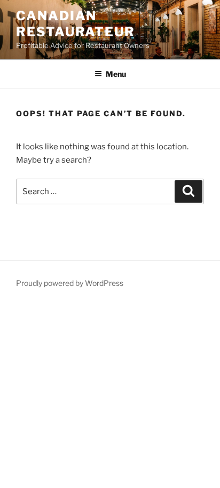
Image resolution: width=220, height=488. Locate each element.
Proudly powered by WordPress (69, 282)
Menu (116, 73)
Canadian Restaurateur (75, 23)
